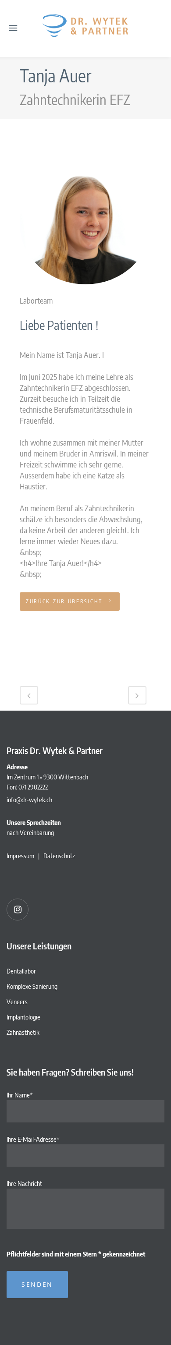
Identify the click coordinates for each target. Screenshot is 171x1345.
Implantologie (23, 1017)
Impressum (20, 856)
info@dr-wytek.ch (29, 799)
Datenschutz (59, 856)
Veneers (17, 1001)
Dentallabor (21, 971)
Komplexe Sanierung (32, 986)
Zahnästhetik (23, 1032)
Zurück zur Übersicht (64, 601)
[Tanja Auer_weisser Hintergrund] (85, 289)
